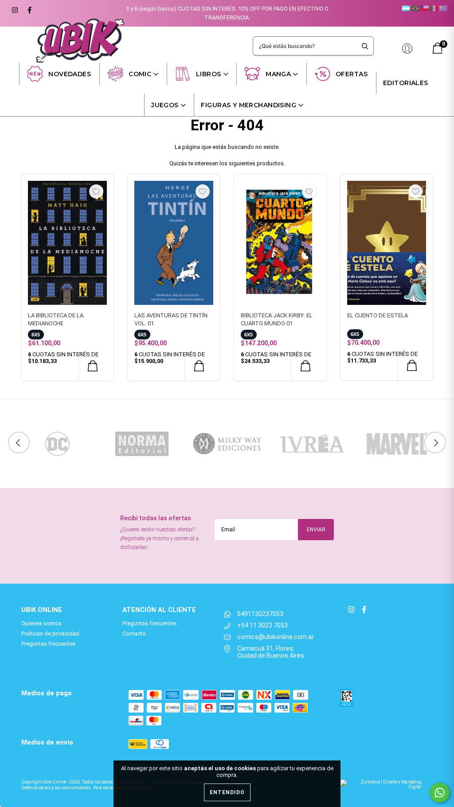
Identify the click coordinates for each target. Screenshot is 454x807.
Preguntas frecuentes (48, 643)
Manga (278, 74)
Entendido (227, 792)
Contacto (134, 633)
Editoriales (405, 83)
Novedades (69, 74)
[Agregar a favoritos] (96, 191)
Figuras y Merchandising (248, 105)
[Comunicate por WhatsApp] (440, 793)
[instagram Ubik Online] (14, 8)
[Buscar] (365, 46)
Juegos (165, 105)
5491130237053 (260, 613)
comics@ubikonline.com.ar (275, 636)
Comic (140, 74)
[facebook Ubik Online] (28, 8)
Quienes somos (41, 623)
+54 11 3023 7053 (262, 625)
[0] (437, 51)
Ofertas (352, 74)
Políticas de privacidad (50, 633)
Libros (208, 74)
